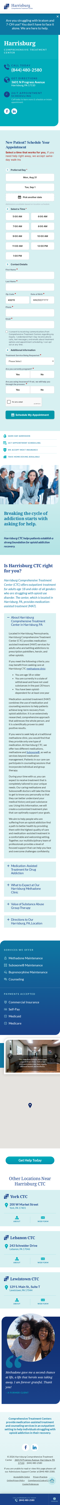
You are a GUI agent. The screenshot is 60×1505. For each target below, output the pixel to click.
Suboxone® (33, 752)
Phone (9, 306)
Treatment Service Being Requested (23, 355)
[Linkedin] (14, 111)
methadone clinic (36, 668)
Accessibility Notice (21, 1477)
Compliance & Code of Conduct (41, 1480)
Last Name (12, 281)
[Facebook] (6, 111)
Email (9, 318)
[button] (30, 1105)
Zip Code (11, 294)
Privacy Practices (40, 1477)
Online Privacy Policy (16, 1480)
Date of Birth (37, 294)
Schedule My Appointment (32, 414)
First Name (12, 269)
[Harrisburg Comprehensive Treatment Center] (18, 6)
